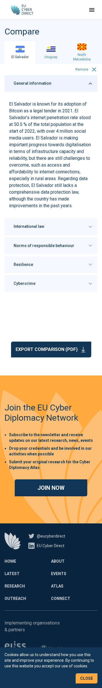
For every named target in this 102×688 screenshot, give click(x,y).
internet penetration (49, 117)
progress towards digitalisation (60, 144)
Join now (51, 487)
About (58, 561)
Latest (12, 573)
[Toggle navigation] (91, 9)
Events (58, 573)
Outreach (15, 598)
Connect (60, 598)
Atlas (57, 586)
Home (10, 561)
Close (86, 678)
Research (15, 586)
